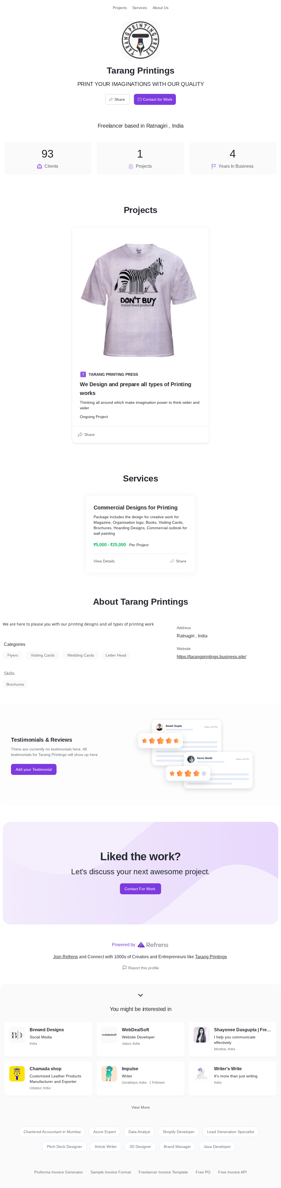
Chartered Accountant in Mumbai (52, 1132)
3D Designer (140, 1146)
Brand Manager (177, 1146)
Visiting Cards (43, 655)
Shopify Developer (179, 1132)
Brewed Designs (47, 1029)
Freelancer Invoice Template (163, 1172)
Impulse (130, 1068)
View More (140, 1107)
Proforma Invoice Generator (58, 1172)
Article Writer (106, 1146)
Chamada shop (45, 1068)
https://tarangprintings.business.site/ (211, 656)
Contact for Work (157, 99)
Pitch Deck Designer (64, 1146)
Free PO (203, 1172)
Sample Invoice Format (111, 1172)
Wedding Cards (80, 655)
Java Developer (217, 1146)
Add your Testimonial (34, 769)
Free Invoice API (232, 1172)
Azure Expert (104, 1132)
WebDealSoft (135, 1029)
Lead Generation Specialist (230, 1132)
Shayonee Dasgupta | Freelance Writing (243, 1029)
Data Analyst (139, 1132)
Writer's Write (228, 1068)
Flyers (12, 655)
